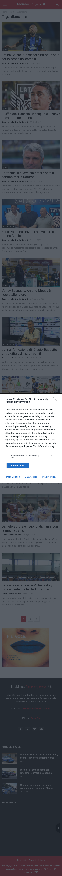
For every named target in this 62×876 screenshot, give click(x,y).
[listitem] (31, 456)
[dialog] (31, 438)
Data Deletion (13, 476)
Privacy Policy (49, 476)
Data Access (31, 476)
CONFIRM (17, 465)
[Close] (56, 400)
